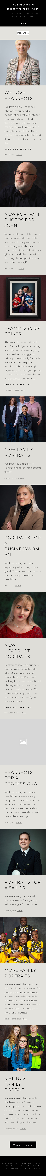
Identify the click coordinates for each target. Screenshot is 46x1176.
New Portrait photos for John (22, 220)
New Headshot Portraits (17, 651)
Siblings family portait (15, 1084)
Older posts (23, 1145)
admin (19, 155)
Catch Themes (32, 1168)
